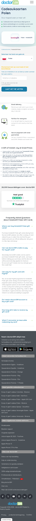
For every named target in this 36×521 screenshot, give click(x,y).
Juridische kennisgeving (16, 515)
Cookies (29, 515)
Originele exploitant (7, 433)
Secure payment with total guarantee (20, 134)
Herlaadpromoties (7, 361)
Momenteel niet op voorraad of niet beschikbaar (15, 68)
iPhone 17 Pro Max (9, 447)
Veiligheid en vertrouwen (9, 467)
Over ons (4, 486)
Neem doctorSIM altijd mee (13, 337)
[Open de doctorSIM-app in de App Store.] (10, 349)
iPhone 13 (6, 444)
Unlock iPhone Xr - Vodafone (13, 440)
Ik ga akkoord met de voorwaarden (9, 84)
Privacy (3, 515)
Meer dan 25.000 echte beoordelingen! (14, 490)
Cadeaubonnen (5, 49)
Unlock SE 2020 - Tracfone (12, 436)
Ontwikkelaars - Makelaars (12, 479)
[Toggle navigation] (32, 2)
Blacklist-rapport (7, 429)
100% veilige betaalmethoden (11, 471)
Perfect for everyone (18, 118)
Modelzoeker (5, 425)
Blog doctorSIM (6, 482)
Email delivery (16, 104)
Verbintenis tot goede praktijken (12, 464)
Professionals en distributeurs (11, 475)
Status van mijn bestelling (9, 456)
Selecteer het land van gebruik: (13, 54)
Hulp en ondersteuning (8, 460)
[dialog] (6, 519)
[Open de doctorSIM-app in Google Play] (26, 349)
